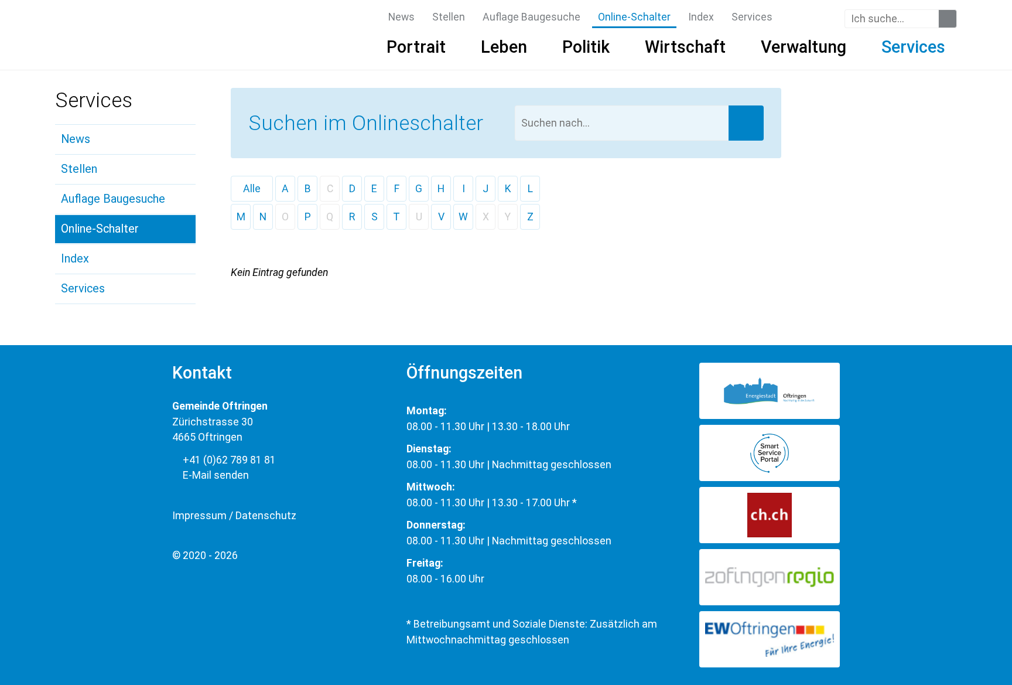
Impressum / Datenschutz (234, 516)
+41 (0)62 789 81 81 (228, 460)
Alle (252, 189)
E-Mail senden (214, 475)
